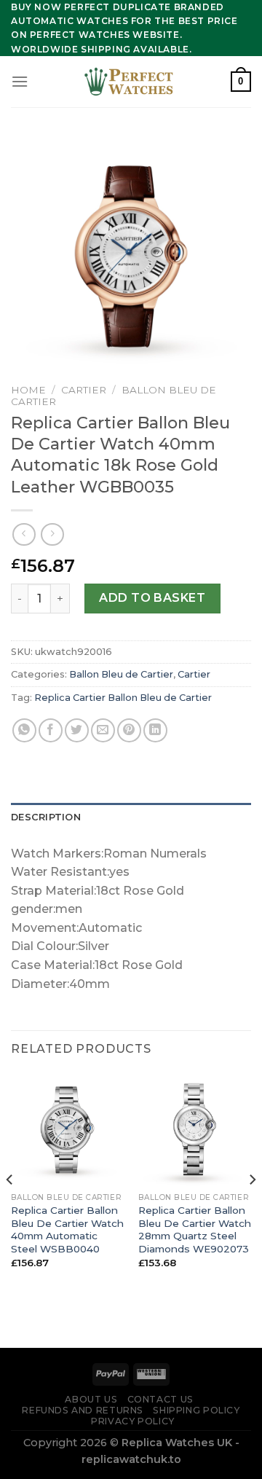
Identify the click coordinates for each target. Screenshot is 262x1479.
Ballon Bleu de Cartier (121, 674)
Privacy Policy (133, 1421)
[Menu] (19, 81)
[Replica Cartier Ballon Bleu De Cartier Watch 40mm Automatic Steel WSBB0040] (67, 1128)
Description (46, 817)
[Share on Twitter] (77, 730)
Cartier (83, 390)
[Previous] (10, 1208)
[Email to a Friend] (103, 730)
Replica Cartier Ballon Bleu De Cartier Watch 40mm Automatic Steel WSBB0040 (67, 1229)
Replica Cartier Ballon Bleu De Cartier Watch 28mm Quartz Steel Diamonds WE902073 (194, 1229)
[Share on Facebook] (51, 730)
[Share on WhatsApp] (24, 730)
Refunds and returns (82, 1410)
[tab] (131, 817)
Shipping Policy (196, 1410)
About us (91, 1399)
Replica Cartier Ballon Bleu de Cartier (123, 697)
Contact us (160, 1399)
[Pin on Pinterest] (129, 730)
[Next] (252, 1208)
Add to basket (152, 598)
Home (28, 390)
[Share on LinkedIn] (155, 730)
